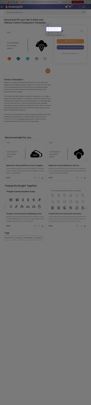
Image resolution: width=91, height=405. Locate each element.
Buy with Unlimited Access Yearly (71, 47)
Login (83, 7)
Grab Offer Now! (77, 2)
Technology (27, 238)
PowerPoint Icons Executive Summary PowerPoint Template (65, 214)
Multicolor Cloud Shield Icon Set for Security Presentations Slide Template (65, 166)
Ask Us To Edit (54, 33)
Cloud (18, 238)
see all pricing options (69, 53)
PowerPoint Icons (9, 119)
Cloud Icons (9, 238)
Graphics (38, 238)
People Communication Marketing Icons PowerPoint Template (23, 214)
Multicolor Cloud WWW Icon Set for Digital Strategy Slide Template (24, 166)
